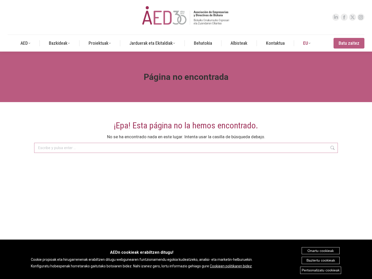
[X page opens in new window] (352, 17)
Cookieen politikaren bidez (231, 266)
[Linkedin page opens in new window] (335, 17)
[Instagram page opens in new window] (360, 17)
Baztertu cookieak (320, 260)
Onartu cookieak (320, 251)
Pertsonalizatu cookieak (321, 270)
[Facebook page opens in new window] (344, 17)
